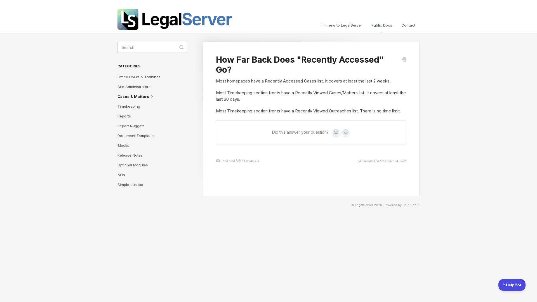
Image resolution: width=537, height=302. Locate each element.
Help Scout (411, 205)
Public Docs (381, 25)
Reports (124, 116)
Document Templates (136, 135)
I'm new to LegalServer (342, 25)
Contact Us (251, 160)
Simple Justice (130, 184)
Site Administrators (133, 86)
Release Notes (130, 155)
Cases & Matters (133, 96)
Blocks (123, 145)
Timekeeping (128, 106)
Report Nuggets (131, 126)
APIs (121, 175)
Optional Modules (132, 165)
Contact (408, 25)
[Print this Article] (404, 60)
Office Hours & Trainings (139, 77)
